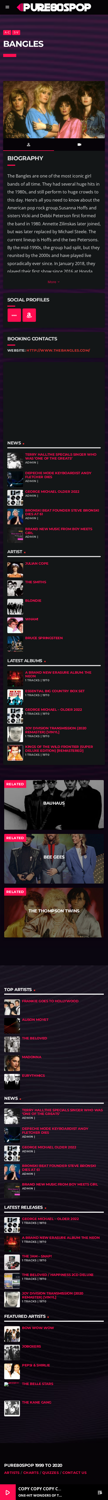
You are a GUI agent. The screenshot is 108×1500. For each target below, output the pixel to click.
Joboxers (31, 1346)
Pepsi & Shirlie (36, 1365)
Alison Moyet (35, 1020)
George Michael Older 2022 (52, 492)
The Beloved (34, 1038)
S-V (16, 32)
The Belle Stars (37, 1384)
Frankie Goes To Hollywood (50, 1001)
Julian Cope (36, 563)
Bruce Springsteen (44, 638)
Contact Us (74, 1472)
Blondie (33, 601)
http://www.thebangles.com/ (58, 350)
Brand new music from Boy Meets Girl (58, 531)
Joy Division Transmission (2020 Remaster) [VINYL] (56, 730)
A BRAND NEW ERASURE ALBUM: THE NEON (58, 674)
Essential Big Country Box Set (55, 691)
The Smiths (35, 582)
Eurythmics (33, 1076)
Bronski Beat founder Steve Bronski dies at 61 (62, 512)
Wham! (31, 619)
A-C (7, 32)
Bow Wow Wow (38, 1328)
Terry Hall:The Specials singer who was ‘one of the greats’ (60, 456)
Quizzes (50, 1472)
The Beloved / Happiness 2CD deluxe (58, 1275)
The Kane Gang (36, 1402)
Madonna (31, 1057)
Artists (12, 1472)
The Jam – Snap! (37, 1256)
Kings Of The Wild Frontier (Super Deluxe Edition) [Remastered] (59, 749)
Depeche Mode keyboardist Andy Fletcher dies (58, 475)
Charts (31, 1472)
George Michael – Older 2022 (53, 710)
